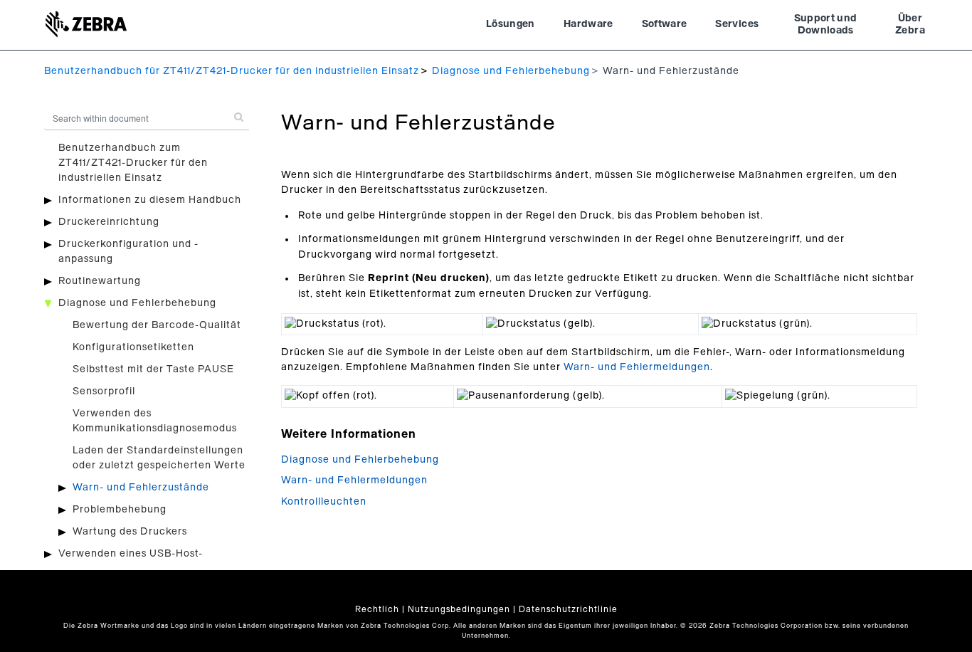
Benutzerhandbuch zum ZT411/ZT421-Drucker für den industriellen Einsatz (133, 163)
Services (737, 24)
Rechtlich (377, 609)
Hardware (588, 24)
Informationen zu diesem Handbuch (149, 200)
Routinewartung (99, 281)
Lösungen (510, 24)
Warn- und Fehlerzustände (141, 488)
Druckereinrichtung (108, 222)
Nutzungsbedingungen (459, 609)
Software (664, 24)
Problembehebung (120, 510)
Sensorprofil (104, 391)
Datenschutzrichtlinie (568, 609)
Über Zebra (910, 25)
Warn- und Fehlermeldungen (637, 367)
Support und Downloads (825, 25)
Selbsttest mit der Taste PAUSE (153, 369)
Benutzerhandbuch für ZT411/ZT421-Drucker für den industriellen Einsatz (231, 71)
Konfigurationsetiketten (133, 347)
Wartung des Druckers (130, 532)
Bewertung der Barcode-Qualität (157, 325)
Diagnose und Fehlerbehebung (511, 71)
